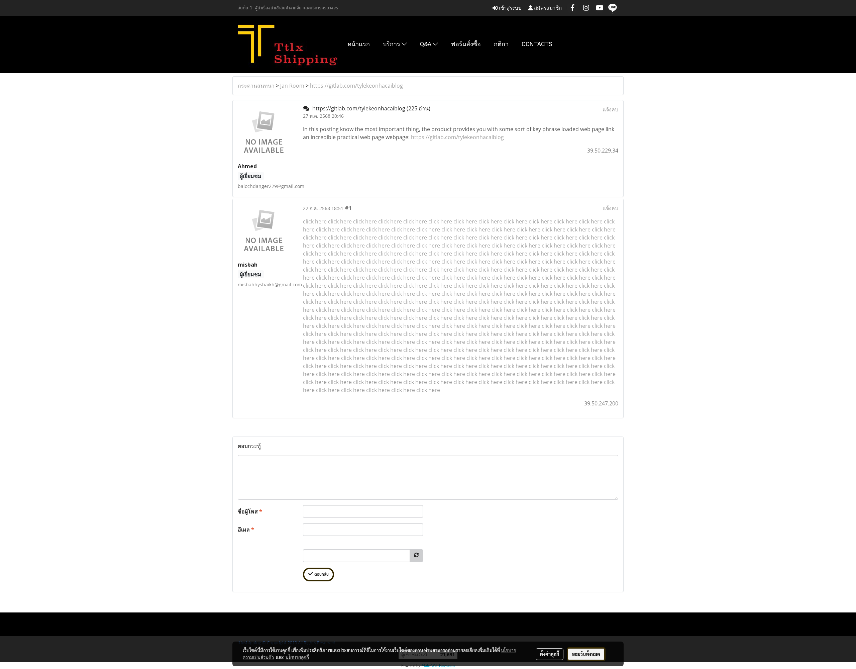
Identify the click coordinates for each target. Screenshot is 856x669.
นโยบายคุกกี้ (297, 657)
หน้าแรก (358, 43)
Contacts (537, 43)
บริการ (392, 43)
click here (315, 221)
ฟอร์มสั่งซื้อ (466, 43)
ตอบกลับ (321, 574)
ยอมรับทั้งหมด (586, 654)
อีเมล (246, 529)
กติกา (501, 43)
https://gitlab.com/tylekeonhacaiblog (356, 85)
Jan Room (292, 85)
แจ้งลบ (610, 109)
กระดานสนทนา (256, 85)
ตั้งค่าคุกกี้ (549, 654)
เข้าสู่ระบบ (510, 8)
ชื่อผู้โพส (250, 511)
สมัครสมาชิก (547, 8)
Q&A (426, 43)
